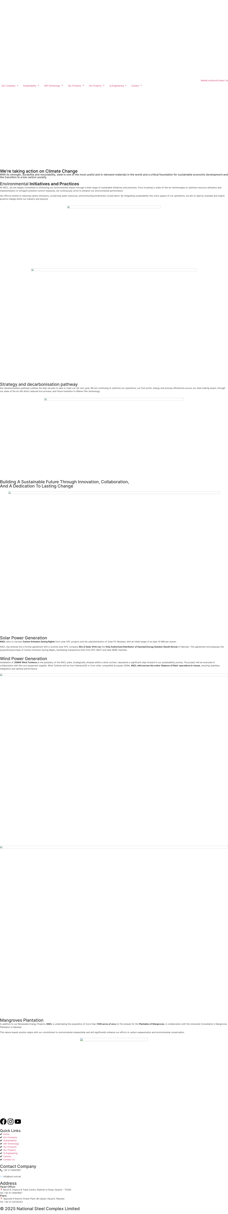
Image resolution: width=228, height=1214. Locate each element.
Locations (212, 80)
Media (204, 80)
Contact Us (222, 80)
